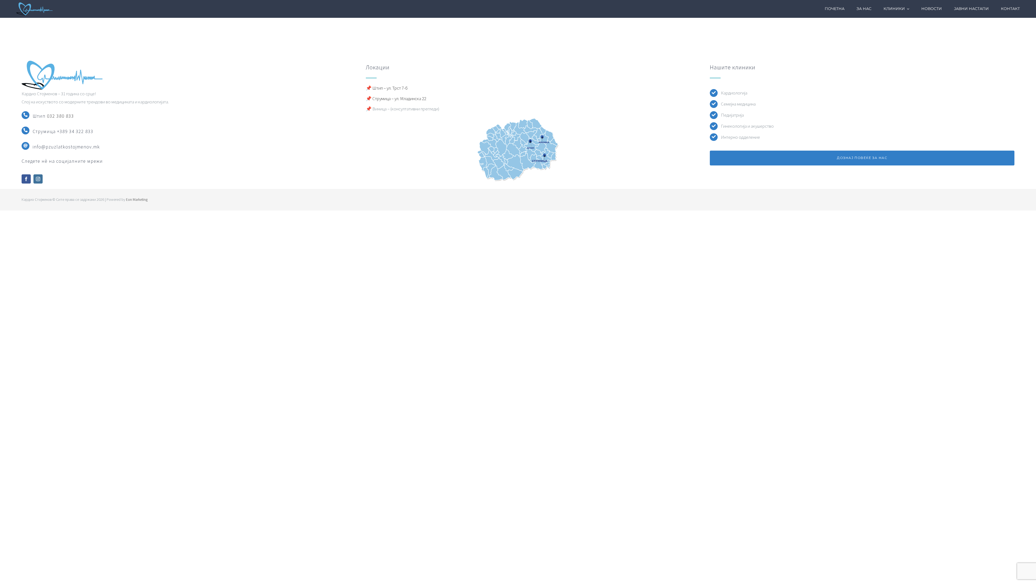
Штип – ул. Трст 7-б (390, 88)
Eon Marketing (137, 199)
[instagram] (38, 179)
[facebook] (26, 179)
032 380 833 (60, 116)
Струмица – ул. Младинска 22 (399, 98)
